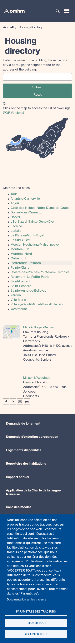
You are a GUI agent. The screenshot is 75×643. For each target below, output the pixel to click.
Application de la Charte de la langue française (33, 492)
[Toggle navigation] (66, 11)
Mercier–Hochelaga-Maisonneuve (35, 244)
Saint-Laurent (20, 281)
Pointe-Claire (20, 267)
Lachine (16, 226)
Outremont (18, 258)
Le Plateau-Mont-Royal (27, 235)
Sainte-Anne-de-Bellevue (28, 290)
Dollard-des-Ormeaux (26, 212)
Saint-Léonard (21, 286)
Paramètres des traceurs (36, 611)
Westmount (19, 309)
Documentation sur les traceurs (26, 599)
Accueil (8, 27)
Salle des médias (18, 507)
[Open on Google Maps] (11, 331)
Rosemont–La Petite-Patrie (30, 277)
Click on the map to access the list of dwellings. (37, 108)
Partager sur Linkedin (13, 401)
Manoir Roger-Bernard (39, 327)
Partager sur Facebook (6, 401)
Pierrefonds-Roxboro (26, 263)
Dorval (15, 217)
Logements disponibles (23, 450)
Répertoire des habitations (26, 463)
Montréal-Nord (21, 254)
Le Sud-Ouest (21, 240)
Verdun (16, 295)
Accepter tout (36, 634)
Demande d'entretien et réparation (32, 437)
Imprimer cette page (27, 401)
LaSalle (16, 231)
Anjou (15, 203)
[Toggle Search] (57, 11)
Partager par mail (20, 401)
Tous (14, 194)
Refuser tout (36, 622)
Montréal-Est (20, 249)
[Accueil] (12, 11)
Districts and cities (16, 188)
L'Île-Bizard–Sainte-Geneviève (32, 221)
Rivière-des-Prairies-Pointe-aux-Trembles (40, 272)
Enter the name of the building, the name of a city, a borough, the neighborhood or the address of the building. (35, 64)
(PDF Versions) (13, 113)
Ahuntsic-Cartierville (25, 198)
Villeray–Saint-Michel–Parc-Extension (37, 304)
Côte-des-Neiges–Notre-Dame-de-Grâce (40, 208)
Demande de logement (23, 423)
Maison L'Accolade (36, 378)
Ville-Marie (18, 300)
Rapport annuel (17, 477)
